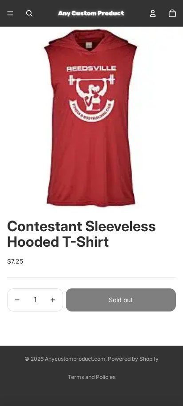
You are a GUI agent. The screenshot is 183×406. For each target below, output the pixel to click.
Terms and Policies (91, 377)
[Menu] (10, 13)
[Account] (153, 13)
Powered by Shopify (133, 358)
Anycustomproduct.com (75, 358)
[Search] (29, 13)
